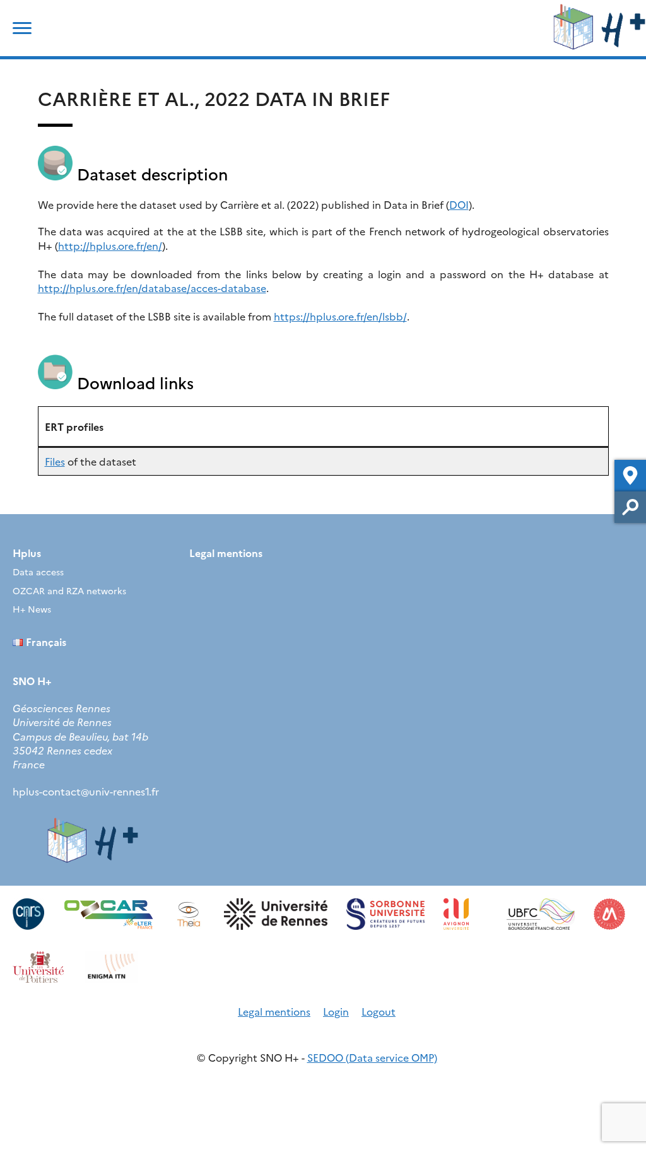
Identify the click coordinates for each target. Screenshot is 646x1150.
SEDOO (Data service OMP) (372, 1057)
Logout (378, 1011)
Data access (38, 571)
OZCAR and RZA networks (69, 590)
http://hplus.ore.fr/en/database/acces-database (152, 288)
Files (55, 461)
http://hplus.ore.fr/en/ (110, 245)
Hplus (27, 553)
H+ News (32, 608)
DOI (459, 204)
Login (336, 1011)
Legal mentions (225, 553)
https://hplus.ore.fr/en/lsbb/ (340, 316)
